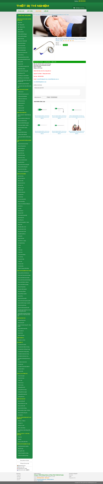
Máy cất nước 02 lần (22, 231)
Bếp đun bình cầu (21, 183)
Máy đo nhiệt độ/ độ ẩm (22, 159)
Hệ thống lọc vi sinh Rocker (23, 75)
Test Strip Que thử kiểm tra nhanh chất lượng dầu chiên (24, 310)
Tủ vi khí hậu (20, 256)
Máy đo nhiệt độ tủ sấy (22, 120)
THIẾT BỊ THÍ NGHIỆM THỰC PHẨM (24, 270)
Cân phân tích (20, 194)
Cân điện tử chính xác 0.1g (23, 356)
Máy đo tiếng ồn (21, 150)
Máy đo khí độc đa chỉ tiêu (23, 143)
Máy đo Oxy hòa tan (22, 47)
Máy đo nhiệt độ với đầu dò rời (24, 118)
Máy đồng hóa (21, 219)
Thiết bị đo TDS (21, 110)
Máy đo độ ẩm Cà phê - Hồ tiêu (24, 410)
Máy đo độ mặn (21, 38)
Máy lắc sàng (20, 448)
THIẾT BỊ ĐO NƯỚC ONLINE (22, 89)
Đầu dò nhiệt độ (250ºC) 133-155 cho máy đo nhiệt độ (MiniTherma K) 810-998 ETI (42, 117)
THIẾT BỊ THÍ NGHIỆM (21, 173)
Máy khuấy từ (20, 210)
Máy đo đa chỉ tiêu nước (22, 52)
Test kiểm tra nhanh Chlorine (23, 83)
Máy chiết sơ (20, 296)
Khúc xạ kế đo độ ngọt (22, 34)
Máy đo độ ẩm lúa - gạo (22, 403)
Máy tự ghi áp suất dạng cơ (23, 171)
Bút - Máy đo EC (21, 24)
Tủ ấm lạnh (20, 249)
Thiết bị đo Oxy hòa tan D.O (23, 94)
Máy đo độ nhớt (21, 238)
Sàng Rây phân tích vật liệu (23, 446)
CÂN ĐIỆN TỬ (20, 342)
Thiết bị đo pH (20, 91)
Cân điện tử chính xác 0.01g (23, 353)
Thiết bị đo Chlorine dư (22, 98)
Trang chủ (19, 475)
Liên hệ (18, 479)
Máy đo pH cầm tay (21, 43)
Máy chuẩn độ (20, 330)
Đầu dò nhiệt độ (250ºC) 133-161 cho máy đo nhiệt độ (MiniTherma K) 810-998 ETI (59, 132)
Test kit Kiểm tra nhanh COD (23, 66)
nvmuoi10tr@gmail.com (41, 479)
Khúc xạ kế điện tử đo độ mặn (23, 277)
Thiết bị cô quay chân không (23, 268)
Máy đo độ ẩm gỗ (21, 401)
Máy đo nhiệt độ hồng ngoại (23, 122)
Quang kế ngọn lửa (21, 320)
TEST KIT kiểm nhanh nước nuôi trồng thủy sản (24, 81)
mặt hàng (80, 7)
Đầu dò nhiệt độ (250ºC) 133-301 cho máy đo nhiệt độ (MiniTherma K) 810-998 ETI (77, 117)
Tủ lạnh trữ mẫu (21, 259)
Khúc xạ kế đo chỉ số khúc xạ (23, 273)
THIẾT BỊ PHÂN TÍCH (21, 318)
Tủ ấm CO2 (20, 252)
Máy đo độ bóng (21, 335)
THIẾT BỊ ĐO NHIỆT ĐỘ (21, 112)
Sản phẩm (38, 14)
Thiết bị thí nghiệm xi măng (23, 453)
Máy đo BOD (20, 61)
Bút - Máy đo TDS (21, 27)
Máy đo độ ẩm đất (21, 405)
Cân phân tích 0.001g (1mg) (23, 351)
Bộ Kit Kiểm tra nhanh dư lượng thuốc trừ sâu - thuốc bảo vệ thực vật (24, 314)
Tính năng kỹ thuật (38, 61)
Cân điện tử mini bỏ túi (22, 362)
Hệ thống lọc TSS (21, 73)
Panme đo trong (21, 378)
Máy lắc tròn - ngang (22, 240)
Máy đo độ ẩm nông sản (22, 412)
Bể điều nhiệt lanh (21, 192)
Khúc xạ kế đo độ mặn (22, 36)
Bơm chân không (21, 201)
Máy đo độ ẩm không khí (22, 166)
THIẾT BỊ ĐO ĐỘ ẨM (21, 398)
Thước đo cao (20, 382)
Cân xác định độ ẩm (22, 199)
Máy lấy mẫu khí (21, 162)
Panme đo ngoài (21, 375)
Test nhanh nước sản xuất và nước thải (24, 87)
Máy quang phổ (21, 322)
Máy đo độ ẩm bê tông (22, 408)
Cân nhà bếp (20, 371)
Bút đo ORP (20, 29)
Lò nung (19, 208)
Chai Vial (20, 437)
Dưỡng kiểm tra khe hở (22, 394)
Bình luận (54, 61)
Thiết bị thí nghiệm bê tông (23, 455)
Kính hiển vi (20, 206)
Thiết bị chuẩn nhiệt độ (22, 134)
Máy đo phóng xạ (21, 148)
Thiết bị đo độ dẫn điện (22, 96)
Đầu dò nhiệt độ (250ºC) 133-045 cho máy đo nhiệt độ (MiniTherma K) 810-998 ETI (59, 117)
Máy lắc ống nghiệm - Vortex (23, 222)
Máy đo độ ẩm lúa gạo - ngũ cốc (24, 302)
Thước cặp (20, 380)
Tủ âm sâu (20, 261)
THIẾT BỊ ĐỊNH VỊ (20, 337)
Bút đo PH (20, 22)
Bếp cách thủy (20, 176)
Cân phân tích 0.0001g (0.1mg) (24, 349)
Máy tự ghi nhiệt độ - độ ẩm (23, 125)
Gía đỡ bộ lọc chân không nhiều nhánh (24, 431)
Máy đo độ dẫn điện (22, 50)
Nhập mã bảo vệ (37, 97)
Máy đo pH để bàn (21, 45)
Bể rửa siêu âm (21, 187)
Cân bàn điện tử (21, 368)
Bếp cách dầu (20, 180)
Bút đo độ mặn (21, 31)
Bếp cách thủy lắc (21, 178)
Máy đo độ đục (21, 54)
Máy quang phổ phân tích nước (24, 59)
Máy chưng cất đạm (22, 291)
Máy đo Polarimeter (22, 286)
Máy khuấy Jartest (21, 68)
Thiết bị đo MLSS (21, 103)
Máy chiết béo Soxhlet (22, 293)
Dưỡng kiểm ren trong (22, 389)
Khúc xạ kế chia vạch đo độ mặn (24, 275)
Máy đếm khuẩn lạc (22, 233)
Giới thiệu (19, 476)
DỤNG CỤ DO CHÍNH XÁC (22, 373)
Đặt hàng (65, 44)
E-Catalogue (47, 61)
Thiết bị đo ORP (21, 107)
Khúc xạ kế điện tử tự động (23, 284)
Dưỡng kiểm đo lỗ (21, 387)
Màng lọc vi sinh (21, 425)
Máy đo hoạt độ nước (22, 305)
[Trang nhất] (33, 14)
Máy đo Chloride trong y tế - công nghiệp (24, 326)
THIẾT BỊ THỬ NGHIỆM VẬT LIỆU (23, 443)
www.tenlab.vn (40, 480)
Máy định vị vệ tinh (21, 340)
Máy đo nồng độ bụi (22, 146)
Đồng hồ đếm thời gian (22, 132)
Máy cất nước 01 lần (22, 229)
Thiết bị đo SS (20, 105)
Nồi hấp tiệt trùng (21, 243)
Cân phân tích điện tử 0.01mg (23, 346)
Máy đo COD (20, 64)
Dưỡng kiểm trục (21, 396)
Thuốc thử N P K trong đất (23, 70)
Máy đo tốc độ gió (21, 155)
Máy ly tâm (20, 224)
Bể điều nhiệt (20, 189)
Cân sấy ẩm (20, 415)
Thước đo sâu (20, 385)
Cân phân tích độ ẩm (22, 344)
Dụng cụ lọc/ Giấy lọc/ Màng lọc (24, 203)
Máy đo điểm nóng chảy (22, 328)
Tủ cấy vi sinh (20, 263)
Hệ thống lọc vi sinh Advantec (23, 77)
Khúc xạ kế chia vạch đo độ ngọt (24, 279)
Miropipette (20, 236)
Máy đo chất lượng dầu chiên (23, 307)
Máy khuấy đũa (21, 217)
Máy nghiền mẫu (21, 450)
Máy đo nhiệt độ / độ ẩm (22, 127)
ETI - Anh (67, 14)
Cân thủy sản (20, 364)
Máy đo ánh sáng (21, 157)
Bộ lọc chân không (21, 427)
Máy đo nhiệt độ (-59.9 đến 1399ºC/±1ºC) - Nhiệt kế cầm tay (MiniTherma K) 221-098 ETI (77, 132)
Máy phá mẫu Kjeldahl (22, 289)
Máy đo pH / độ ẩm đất (22, 41)
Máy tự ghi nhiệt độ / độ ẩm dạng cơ (24, 137)
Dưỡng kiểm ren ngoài (22, 391)
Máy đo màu (20, 333)
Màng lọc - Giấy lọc (21, 420)
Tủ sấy (19, 245)
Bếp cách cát (20, 185)
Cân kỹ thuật (20, 196)
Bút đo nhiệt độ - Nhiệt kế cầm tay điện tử (24, 115)
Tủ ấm (19, 247)
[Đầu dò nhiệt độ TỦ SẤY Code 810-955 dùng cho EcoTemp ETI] (44, 59)
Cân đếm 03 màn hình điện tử (23, 366)
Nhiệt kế (19, 129)
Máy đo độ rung (21, 153)
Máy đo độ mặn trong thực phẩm (24, 300)
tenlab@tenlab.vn (50, 479)
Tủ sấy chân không (21, 254)
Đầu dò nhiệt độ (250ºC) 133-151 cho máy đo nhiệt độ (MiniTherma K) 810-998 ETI (42, 132)
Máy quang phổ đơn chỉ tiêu (23, 57)
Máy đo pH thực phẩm (22, 298)
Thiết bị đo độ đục (21, 101)
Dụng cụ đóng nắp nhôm (23, 441)
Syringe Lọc (20, 423)
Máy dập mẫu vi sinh (22, 226)
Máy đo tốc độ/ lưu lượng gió (23, 164)
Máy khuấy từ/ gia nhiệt (22, 215)
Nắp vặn (19, 439)
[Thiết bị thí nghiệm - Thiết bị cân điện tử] (32, 5)
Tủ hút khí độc (20, 266)
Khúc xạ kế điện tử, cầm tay (23, 282)
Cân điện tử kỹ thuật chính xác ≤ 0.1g (24, 359)
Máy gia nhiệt (20, 213)
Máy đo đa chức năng (22, 169)
